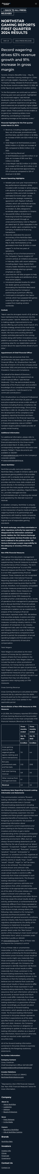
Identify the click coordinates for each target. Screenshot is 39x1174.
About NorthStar (9, 1104)
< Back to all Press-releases (14, 12)
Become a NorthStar (11, 1129)
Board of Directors (10, 1112)
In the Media (8, 1122)
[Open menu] (36, 3)
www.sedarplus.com (11, 455)
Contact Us (6, 1167)
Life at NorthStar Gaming (12, 1132)
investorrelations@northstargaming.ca (16, 1068)
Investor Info (6, 1151)
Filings (4, 1153)
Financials (5, 1156)
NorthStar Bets (7, 1141)
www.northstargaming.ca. (13, 460)
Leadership (7, 1107)
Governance (6, 1158)
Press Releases (8, 1119)
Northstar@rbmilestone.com (12, 1077)
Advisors (6, 1109)
